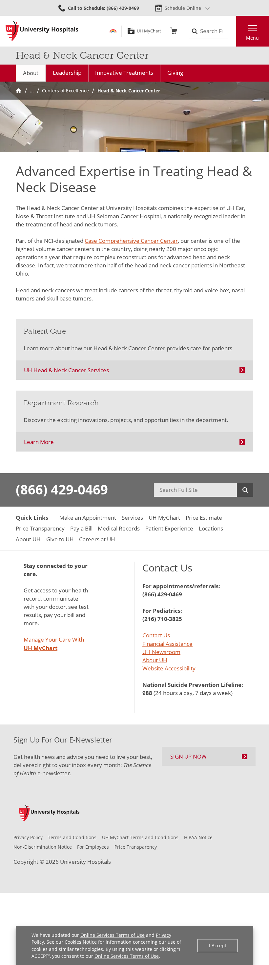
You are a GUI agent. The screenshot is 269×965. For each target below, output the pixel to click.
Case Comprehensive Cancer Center (131, 240)
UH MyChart (149, 31)
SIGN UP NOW (188, 756)
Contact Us (156, 635)
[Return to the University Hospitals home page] (42, 31)
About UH (154, 660)
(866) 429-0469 (62, 489)
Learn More (39, 442)
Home (18, 90)
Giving (175, 72)
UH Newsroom (161, 652)
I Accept (217, 945)
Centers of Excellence (65, 90)
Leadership (67, 72)
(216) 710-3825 (162, 619)
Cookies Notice (81, 942)
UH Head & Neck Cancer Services (66, 370)
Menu (252, 38)
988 (147, 693)
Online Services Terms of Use (112, 935)
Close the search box (232, 31)
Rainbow (113, 31)
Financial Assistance (167, 643)
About (30, 73)
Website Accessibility (169, 668)
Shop (174, 31)
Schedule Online (183, 8)
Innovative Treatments (124, 72)
